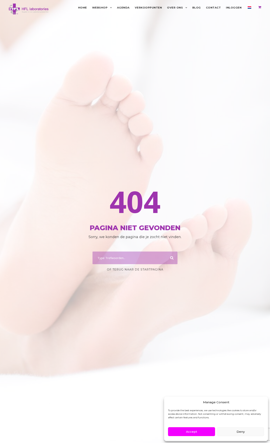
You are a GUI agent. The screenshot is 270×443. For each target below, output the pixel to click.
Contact (213, 7)
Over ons (175, 7)
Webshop (100, 7)
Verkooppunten (148, 7)
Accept (191, 432)
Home (82, 7)
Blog (196, 7)
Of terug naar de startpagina (135, 269)
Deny (241, 432)
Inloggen (234, 7)
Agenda (123, 7)
